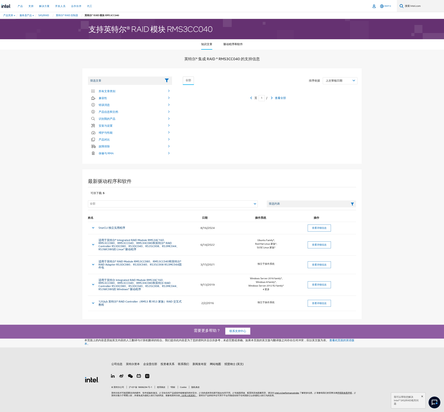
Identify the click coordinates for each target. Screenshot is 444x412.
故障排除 (104, 146)
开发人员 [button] (60, 6)
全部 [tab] (188, 80)
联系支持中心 (237, 331)
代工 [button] (89, 6)
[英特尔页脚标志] (92, 379)
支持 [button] (31, 6)
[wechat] (130, 376)
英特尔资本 (133, 364)
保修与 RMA (106, 153)
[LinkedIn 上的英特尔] (113, 376)
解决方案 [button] (44, 6)
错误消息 (104, 105)
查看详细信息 (319, 227)
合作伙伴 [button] (76, 6)
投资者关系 (167, 364)
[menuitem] (25, 15)
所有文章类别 (107, 91)
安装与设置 (106, 125)
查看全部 (280, 98)
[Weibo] (122, 376)
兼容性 (103, 98)
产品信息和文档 (108, 111)
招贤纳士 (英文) (234, 364)
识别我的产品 (107, 118)
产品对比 (104, 139)
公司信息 (116, 364)
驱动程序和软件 (233, 44)
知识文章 (206, 44)
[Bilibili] (139, 376)
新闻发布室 (199, 364)
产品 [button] (20, 6)
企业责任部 (150, 364)
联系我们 (183, 364)
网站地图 (215, 364)
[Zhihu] (147, 376)
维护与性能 (106, 132)
